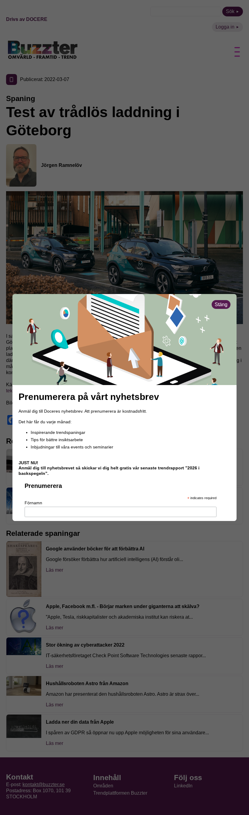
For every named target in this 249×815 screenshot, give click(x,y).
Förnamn (33, 502)
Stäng (221, 304)
